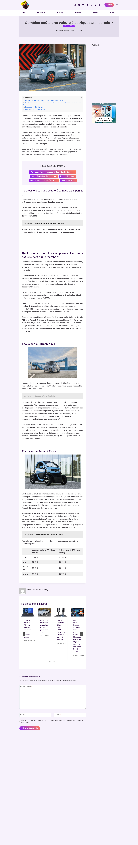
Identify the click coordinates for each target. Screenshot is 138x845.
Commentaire (26, 687)
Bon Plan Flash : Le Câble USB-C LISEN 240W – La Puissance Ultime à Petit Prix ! (61, 629)
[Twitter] (75, 5)
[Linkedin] (87, 5)
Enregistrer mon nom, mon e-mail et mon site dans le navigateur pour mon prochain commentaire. (52, 722)
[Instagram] (79, 5)
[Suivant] (81, 634)
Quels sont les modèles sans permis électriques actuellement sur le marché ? (52, 104)
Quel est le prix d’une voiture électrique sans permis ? (45, 100)
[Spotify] (95, 5)
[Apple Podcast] (99, 5)
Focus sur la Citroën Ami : (35, 107)
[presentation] (28, 612)
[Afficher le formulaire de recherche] (117, 4)
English (109, 5)
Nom (22, 715)
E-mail (58, 715)
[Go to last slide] (24, 634)
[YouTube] (83, 5)
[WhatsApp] (91, 5)
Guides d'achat (69, 26)
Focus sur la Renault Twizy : (35, 109)
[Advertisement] (104, 70)
